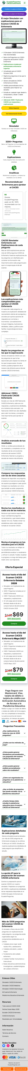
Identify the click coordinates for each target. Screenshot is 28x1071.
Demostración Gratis (21, 1069)
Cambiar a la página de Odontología (14, 14)
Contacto (5, 1036)
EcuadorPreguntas (14, 2)
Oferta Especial (14, 108)
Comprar (14, 623)
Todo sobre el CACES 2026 (11, 1006)
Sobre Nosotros (7, 1030)
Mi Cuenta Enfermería (9, 992)
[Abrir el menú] (24, 2)
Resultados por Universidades (12, 1019)
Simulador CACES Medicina (11, 985)
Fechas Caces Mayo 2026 (10, 1009)
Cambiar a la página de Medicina (14, 9)
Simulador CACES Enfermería (11, 982)
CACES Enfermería (14, 3)
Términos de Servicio (9, 1033)
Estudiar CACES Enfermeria (11, 1012)
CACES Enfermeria (8, 1016)
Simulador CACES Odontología (12, 989)
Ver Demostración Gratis (14, 113)
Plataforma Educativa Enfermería (13, 995)
